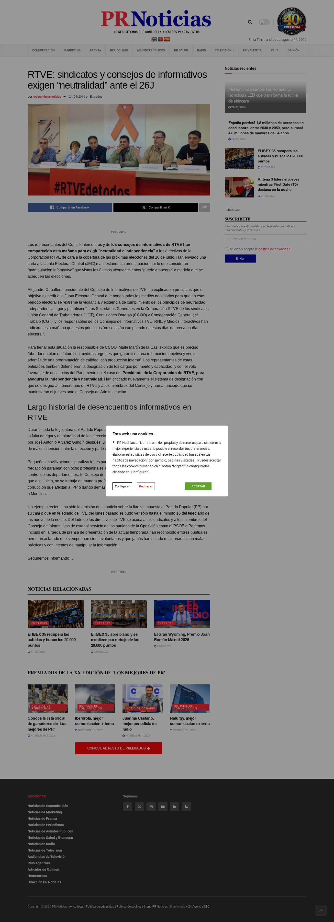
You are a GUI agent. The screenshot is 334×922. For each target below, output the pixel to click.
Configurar (122, 486)
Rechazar (146, 486)
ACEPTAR (198, 486)
